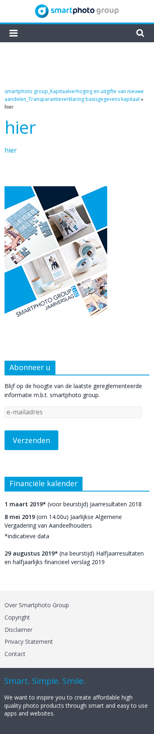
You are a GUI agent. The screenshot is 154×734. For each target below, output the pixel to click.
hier (11, 150)
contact (15, 654)
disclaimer (18, 629)
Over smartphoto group (37, 605)
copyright (17, 617)
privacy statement (29, 641)
